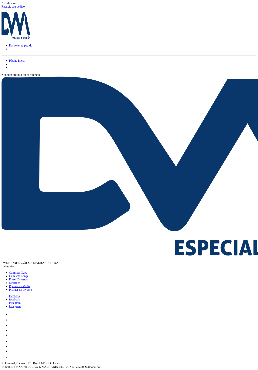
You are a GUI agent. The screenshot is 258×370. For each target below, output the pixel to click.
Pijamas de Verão (19, 286)
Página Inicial (17, 60)
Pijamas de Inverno (20, 289)
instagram (15, 302)
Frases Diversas (18, 279)
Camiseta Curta (18, 272)
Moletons (14, 282)
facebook (14, 296)
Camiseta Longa (19, 276)
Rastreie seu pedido (13, 6)
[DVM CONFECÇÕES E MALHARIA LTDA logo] (16, 39)
